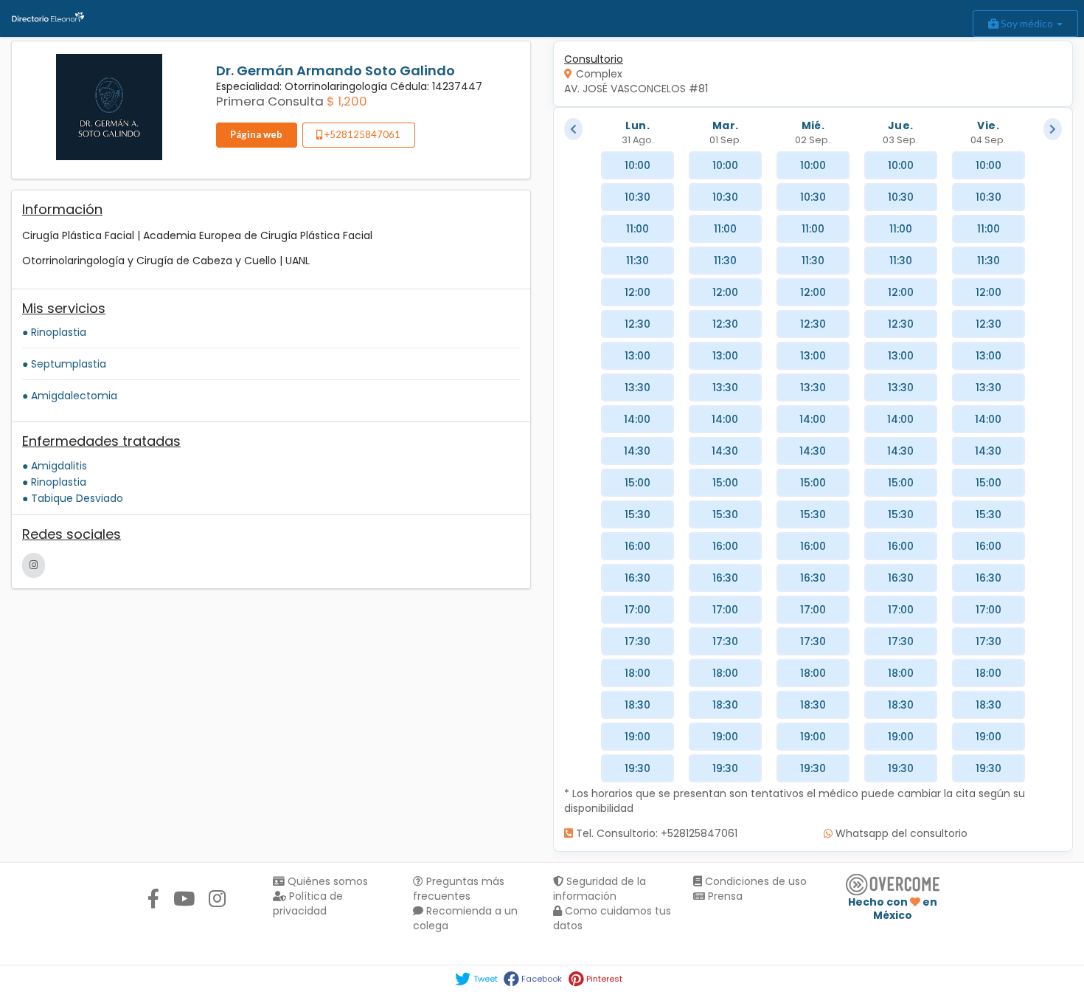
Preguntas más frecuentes (458, 888)
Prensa (724, 896)
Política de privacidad (308, 903)
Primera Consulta (270, 101)
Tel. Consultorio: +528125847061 (655, 833)
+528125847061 (361, 134)
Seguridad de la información (599, 888)
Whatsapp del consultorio (900, 833)
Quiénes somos (326, 881)
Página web (256, 134)
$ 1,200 (347, 101)
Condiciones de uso (754, 881)
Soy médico (1026, 23)
